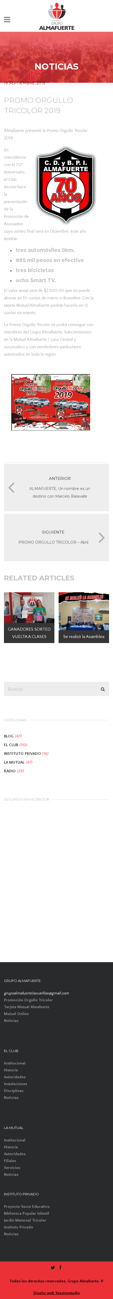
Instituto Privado (18, 1227)
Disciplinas (13, 1091)
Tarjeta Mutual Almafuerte (26, 1007)
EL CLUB (11, 745)
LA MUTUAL (14, 762)
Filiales (10, 1161)
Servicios (12, 1167)
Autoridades (14, 1077)
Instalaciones (15, 1084)
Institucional (14, 1063)
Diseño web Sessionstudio (56, 1293)
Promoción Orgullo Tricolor (28, 1000)
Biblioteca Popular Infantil (26, 1213)
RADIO (10, 771)
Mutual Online (16, 1014)
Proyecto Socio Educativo (27, 1206)
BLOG (9, 736)
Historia (11, 1070)
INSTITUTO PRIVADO (22, 753)
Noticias (11, 1020)
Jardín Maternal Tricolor (25, 1220)
